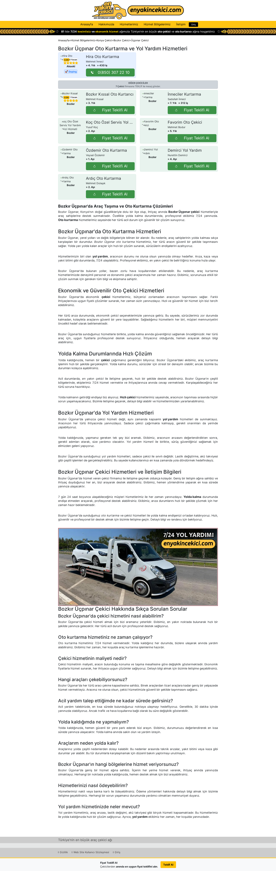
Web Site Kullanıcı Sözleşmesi (91, 852)
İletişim (181, 24)
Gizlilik (64, 852)
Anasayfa (86, 24)
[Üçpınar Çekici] (138, 567)
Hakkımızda (106, 24)
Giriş (193, 24)
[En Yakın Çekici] (138, 10)
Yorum (73, 59)
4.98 (66, 97)
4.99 (66, 60)
